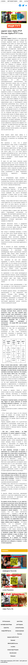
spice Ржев (19, 621)
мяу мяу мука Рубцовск (13, 654)
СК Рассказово (6, 621)
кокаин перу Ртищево (12, 649)
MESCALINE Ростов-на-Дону (13, 645)
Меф (21, 1)
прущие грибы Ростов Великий (13, 638)
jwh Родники (19, 624)
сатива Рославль (19, 627)
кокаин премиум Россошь (19, 632)
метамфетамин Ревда (6, 624)
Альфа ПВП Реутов (6, 630)
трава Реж (6, 627)
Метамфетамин (12, 1)
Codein (3, 1)
